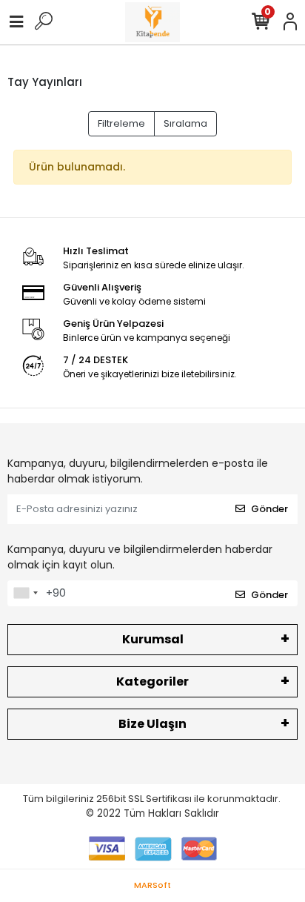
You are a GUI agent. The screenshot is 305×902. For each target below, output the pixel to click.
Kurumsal (153, 639)
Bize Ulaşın (152, 723)
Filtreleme (121, 123)
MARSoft (152, 885)
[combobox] (25, 593)
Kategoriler (152, 681)
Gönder (269, 509)
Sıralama (185, 123)
